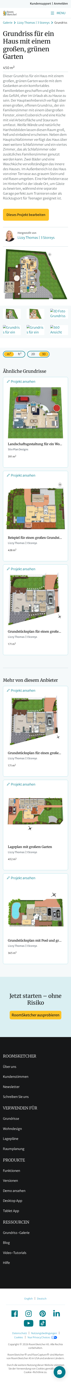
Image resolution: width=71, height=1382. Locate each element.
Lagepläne (10, 1139)
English (28, 1298)
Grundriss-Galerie (16, 1233)
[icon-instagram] (28, 1313)
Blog (6, 1243)
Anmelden (61, 3)
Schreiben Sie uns (16, 1097)
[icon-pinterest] (42, 1313)
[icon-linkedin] (56, 1313)
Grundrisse (11, 1119)
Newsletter (11, 1087)
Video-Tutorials (14, 1253)
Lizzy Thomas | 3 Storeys (33, 22)
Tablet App (11, 1211)
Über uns (9, 1067)
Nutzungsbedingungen (44, 1333)
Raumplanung (13, 1149)
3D (44, 354)
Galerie (7, 22)
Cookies (18, 1337)
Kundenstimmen (15, 1077)
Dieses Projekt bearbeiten (26, 215)
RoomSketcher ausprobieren (35, 1015)
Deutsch (42, 1298)
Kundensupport (40, 3)
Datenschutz (19, 1333)
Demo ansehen (14, 1191)
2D (33, 354)
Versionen (10, 1181)
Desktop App (12, 1201)
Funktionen (11, 1171)
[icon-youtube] (28, 1323)
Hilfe (6, 1263)
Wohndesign (12, 1129)
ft (19, 354)
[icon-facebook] (14, 1313)
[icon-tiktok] (42, 1323)
